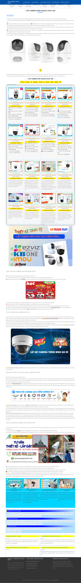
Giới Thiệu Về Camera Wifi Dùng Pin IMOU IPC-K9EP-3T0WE (49, 490)
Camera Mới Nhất (35, 2)
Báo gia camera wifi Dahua (12, 523)
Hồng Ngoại (35, 82)
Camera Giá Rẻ (55, 580)
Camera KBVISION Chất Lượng (32, 561)
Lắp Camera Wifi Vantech (57, 521)
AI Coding (56, 82)
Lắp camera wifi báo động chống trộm (44, 521)
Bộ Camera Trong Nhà (27, 528)
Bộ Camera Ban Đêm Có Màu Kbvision (14, 531)
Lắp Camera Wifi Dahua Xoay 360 (40, 11)
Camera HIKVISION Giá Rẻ (31, 565)
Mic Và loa (22, 82)
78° (31, 82)
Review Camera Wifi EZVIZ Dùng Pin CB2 (31, 490)
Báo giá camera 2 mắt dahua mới (13, 513)
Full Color (40, 82)
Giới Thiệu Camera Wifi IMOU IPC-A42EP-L (66, 490)
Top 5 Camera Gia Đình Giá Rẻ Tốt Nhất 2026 (17, 547)
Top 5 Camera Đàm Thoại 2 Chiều (26, 513)
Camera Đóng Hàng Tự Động (13, 536)
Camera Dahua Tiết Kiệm (31, 563)
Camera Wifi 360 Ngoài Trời (36, 523)
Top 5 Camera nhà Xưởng (52, 513)
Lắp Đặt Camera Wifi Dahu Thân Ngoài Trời (15, 521)
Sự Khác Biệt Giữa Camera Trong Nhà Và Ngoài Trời (54, 547)
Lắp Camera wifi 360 (11, 84)
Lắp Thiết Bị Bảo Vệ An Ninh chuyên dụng (14, 528)
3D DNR (51, 82)
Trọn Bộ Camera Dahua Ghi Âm (55, 528)
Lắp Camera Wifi (26, 2)
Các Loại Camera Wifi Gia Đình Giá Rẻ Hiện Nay (14, 490)
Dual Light (27, 82)
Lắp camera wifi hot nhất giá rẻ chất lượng (41, 528)
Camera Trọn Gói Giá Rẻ (45, 2)
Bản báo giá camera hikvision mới (40, 513)
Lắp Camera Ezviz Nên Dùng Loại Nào (50, 536)
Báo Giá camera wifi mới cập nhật (24, 523)
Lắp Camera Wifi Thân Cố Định (68, 521)
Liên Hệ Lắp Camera (65, 2)
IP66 (60, 82)
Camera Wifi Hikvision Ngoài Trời (30, 521)
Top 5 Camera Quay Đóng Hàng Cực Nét (65, 513)
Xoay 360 (47, 82)
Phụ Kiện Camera (55, 2)
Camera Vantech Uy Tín (31, 568)
